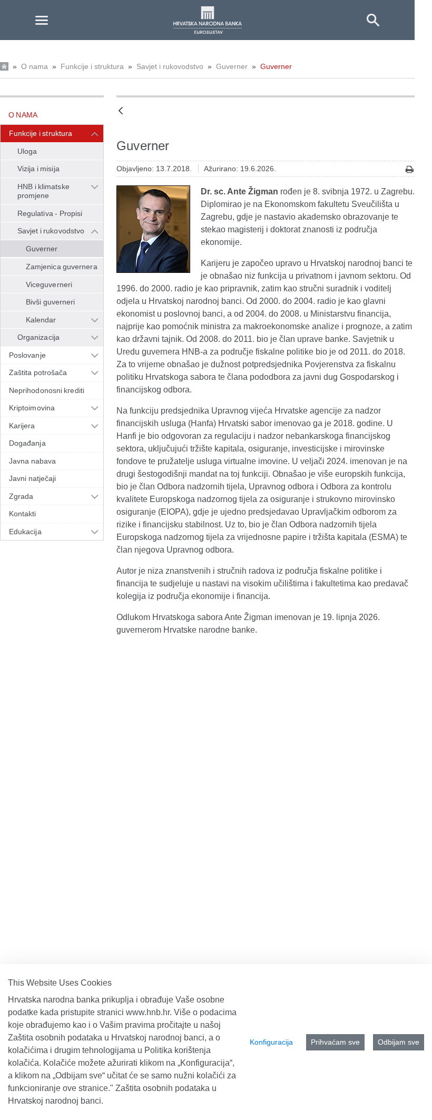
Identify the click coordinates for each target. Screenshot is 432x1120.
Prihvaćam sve (335, 1042)
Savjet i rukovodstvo (169, 66)
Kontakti (22, 513)
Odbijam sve (398, 1042)
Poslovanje (27, 355)
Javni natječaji (32, 478)
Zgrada (21, 496)
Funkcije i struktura (92, 66)
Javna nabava (32, 461)
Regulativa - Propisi (49, 213)
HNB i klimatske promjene (43, 191)
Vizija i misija (38, 168)
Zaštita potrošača (38, 372)
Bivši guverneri (50, 302)
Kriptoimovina (32, 408)
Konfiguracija (271, 1042)
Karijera (22, 425)
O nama (34, 66)
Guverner (232, 66)
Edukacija (25, 531)
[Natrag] (120, 111)
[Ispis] (410, 169)
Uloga (27, 151)
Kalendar (41, 320)
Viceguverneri (49, 284)
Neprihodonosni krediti (46, 390)
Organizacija (38, 337)
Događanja (27, 443)
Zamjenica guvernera (61, 266)
